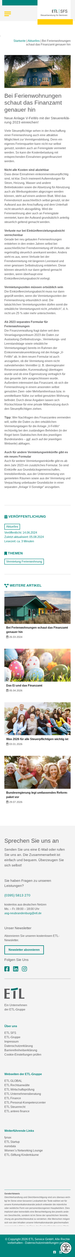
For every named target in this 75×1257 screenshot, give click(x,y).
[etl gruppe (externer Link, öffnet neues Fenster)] (15, 969)
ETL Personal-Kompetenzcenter (25, 1102)
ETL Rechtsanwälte (17, 1085)
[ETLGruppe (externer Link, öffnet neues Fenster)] (6, 969)
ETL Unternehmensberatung (22, 1093)
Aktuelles (34, 40)
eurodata (10, 1146)
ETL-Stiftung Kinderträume (21, 1154)
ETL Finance (12, 1098)
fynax (7, 1137)
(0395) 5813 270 (17, 895)
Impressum (11, 1041)
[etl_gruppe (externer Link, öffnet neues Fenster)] (24, 969)
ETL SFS (10, 1032)
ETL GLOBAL (13, 1080)
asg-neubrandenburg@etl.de (23, 913)
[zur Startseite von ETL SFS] (54, 12)
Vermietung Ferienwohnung (24, 561)
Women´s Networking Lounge (23, 1150)
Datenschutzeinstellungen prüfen (46, 1242)
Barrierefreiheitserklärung (20, 1050)
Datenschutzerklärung (18, 1045)
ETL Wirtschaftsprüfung (19, 1089)
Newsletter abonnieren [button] (24, 949)
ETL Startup (12, 1141)
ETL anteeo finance (16, 1111)
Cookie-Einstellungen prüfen (22, 1054)
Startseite (19, 40)
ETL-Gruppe (12, 1037)
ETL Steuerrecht (14, 1106)
